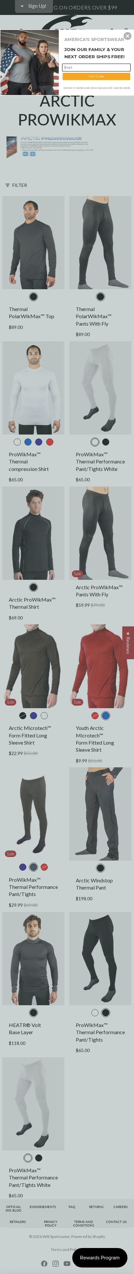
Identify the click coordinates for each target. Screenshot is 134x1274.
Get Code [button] (96, 76)
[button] (127, 36)
